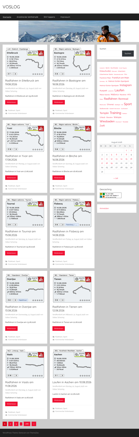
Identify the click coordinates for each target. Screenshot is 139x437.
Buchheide (114, 68)
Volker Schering (11, 91)
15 (126, 159)
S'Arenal (110, 104)
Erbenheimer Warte (106, 74)
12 (112, 159)
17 (102, 163)
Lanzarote (111, 91)
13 (116, 159)
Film (125, 74)
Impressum (65, 17)
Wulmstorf (119, 122)
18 (107, 163)
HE (106, 81)
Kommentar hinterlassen (17, 113)
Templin (104, 113)
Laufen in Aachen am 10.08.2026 (71, 382)
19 (112, 163)
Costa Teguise (123, 68)
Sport (18, 110)
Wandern (109, 117)
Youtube (125, 122)
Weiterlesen (11, 102)
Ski (122, 104)
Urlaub (102, 117)
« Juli (116, 178)
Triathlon (124, 113)
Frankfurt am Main (120, 77)
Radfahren (110, 98)
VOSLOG (11, 6)
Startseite (7, 17)
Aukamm (102, 68)
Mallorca (115, 94)
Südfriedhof (124, 108)
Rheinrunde (103, 104)
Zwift (102, 125)
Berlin (108, 68)
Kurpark (103, 90)
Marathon (123, 95)
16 (131, 159)
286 (27, 424)
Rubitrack (11, 110)
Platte (101, 99)
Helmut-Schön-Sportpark (118, 81)
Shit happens (49, 17)
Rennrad (123, 98)
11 (107, 159)
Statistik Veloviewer (114, 108)
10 (102, 159)
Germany (102, 81)
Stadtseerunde (104, 108)
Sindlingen (117, 104)
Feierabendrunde (118, 74)
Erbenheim (121, 71)
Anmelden (104, 208)
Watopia (117, 117)
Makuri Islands (105, 95)
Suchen (103, 49)
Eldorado (114, 71)
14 (121, 159)
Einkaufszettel (105, 71)
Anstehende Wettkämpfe (27, 17)
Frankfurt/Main (105, 78)
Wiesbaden (107, 121)
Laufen (119, 90)
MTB (129, 95)
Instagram (126, 85)
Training (115, 113)
